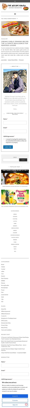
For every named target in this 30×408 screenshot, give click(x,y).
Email (5, 127)
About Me (3, 309)
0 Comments (21, 60)
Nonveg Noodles (15, 235)
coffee (15, 221)
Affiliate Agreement (5, 311)
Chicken (15, 216)
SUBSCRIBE (8, 147)
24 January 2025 (4, 38)
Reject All (15, 404)
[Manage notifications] (26, 404)
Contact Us (3, 316)
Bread (15, 214)
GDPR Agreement (9, 136)
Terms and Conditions (6, 330)
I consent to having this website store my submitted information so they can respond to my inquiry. (16, 140)
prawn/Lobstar (4, 60)
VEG (15, 251)
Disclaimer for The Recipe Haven (8, 318)
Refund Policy (4, 327)
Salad (15, 246)
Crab (15, 223)
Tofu (15, 249)
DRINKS (15, 230)
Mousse (15, 232)
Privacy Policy (4, 325)
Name (5, 119)
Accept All (15, 396)
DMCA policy (4, 320)
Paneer (15, 239)
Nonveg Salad (15, 237)
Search (15, 157)
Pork (15, 242)
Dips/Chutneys (15, 228)
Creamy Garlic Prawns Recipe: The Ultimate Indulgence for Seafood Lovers (15, 43)
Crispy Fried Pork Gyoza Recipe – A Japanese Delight (13, 352)
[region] (15, 394)
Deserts (15, 225)
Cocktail (15, 218)
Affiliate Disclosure (5, 313)
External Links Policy (6, 323)
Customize (15, 400)
